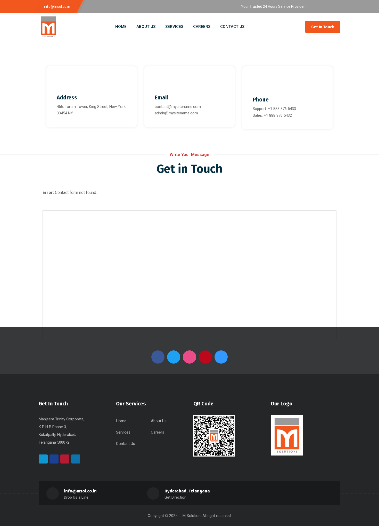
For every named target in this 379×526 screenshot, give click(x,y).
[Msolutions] (48, 27)
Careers (157, 432)
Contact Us (125, 443)
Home (121, 421)
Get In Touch (322, 27)
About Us (159, 421)
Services (123, 432)
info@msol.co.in (80, 491)
